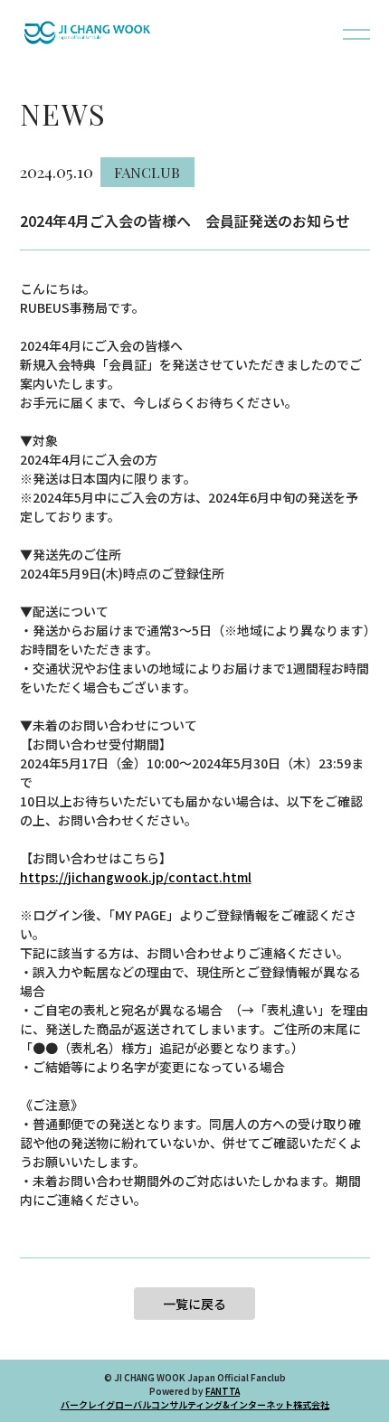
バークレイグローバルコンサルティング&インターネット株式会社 (195, 1404)
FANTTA (222, 1391)
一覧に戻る (194, 1304)
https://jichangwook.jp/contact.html (135, 877)
